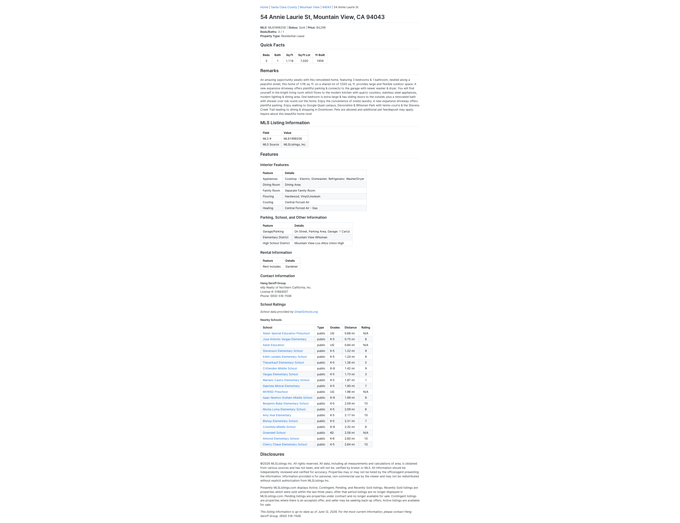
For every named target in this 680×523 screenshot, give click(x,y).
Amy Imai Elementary (277, 415)
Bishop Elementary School (280, 421)
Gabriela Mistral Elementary (281, 386)
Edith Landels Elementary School (285, 356)
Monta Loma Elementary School (284, 409)
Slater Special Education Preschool (286, 333)
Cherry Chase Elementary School (285, 444)
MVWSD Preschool (275, 391)
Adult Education (273, 345)
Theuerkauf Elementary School (283, 362)
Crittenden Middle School (280, 368)
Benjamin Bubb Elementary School (286, 403)
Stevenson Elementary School (283, 351)
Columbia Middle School (279, 427)
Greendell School (274, 432)
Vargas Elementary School (280, 374)
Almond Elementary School (281, 438)
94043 (326, 7)
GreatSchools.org (306, 311)
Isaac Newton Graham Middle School (287, 397)
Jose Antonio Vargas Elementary (285, 339)
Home (264, 7)
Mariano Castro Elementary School (286, 380)
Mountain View (310, 7)
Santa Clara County (284, 7)
